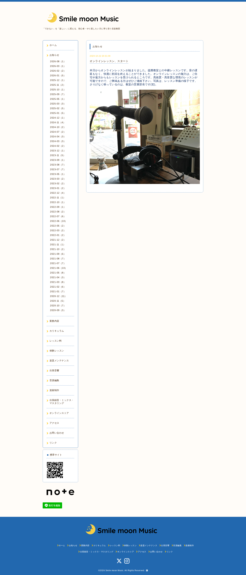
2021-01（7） (58, 291)
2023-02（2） (58, 183)
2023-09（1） (58, 160)
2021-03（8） (58, 282)
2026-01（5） (58, 75)
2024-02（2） (58, 146)
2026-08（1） (58, 61)
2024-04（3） (58, 136)
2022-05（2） (58, 225)
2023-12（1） (58, 150)
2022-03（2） (58, 230)
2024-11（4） (57, 122)
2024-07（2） (58, 131)
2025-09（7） (58, 94)
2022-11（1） (57, 197)
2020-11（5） (57, 300)
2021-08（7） (58, 258)
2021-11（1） (57, 244)
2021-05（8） (58, 272)
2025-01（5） (58, 113)
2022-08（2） (58, 211)
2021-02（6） (58, 286)
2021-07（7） (58, 263)
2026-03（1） (58, 66)
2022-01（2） (58, 235)
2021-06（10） (58, 268)
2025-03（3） (58, 103)
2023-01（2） (58, 188)
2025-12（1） (58, 80)
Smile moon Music (114, 570)
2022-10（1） (58, 202)
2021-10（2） (58, 249)
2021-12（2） (58, 239)
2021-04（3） (58, 277)
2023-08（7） (58, 164)
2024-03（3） (58, 141)
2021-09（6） (58, 254)
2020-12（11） (58, 296)
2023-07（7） (58, 169)
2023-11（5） (57, 155)
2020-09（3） (58, 310)
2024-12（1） (58, 117)
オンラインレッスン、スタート (109, 61)
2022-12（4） (58, 192)
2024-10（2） (58, 127)
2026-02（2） (58, 70)
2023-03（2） (58, 178)
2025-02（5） (58, 108)
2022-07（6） (58, 216)
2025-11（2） (57, 85)
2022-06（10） (58, 221)
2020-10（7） (58, 305)
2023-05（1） (58, 174)
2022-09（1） (58, 207)
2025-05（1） (58, 99)
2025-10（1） (58, 89)
